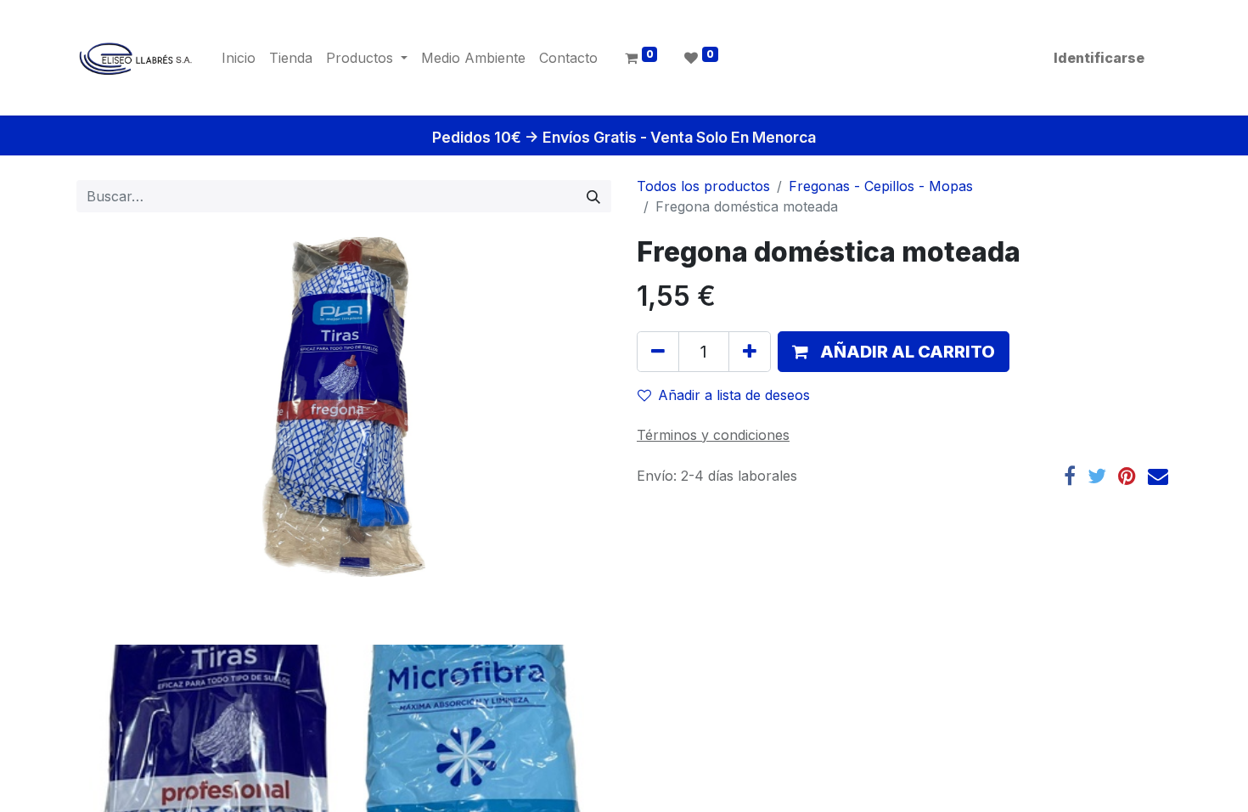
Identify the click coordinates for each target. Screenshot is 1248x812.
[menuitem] (238, 58)
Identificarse (1099, 57)
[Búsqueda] (593, 196)
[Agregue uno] (749, 351)
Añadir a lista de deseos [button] (734, 394)
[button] (893, 351)
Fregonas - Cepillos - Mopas (881, 186)
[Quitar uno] (658, 351)
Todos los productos (703, 186)
